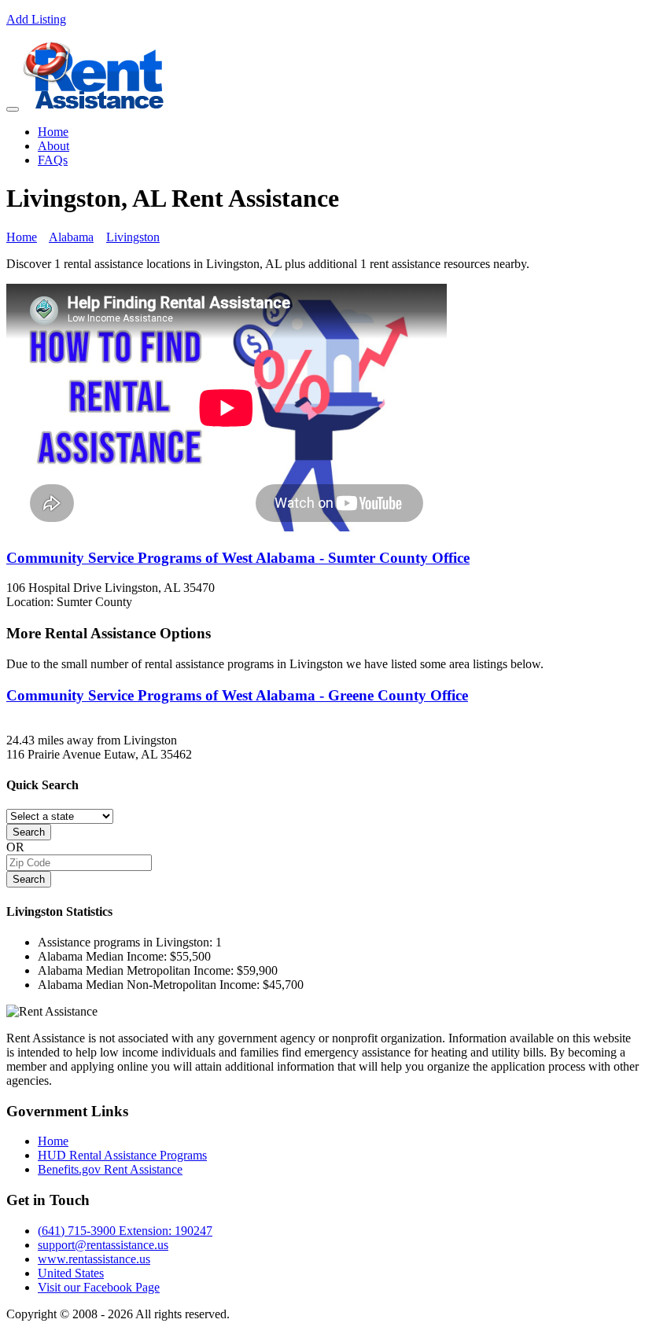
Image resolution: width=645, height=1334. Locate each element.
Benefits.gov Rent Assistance (110, 1169)
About (53, 146)
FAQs (53, 160)
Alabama (71, 237)
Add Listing (36, 19)
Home (53, 131)
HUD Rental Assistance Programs (122, 1155)
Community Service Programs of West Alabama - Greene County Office (237, 695)
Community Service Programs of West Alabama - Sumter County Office (238, 557)
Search (29, 832)
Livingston (133, 237)
